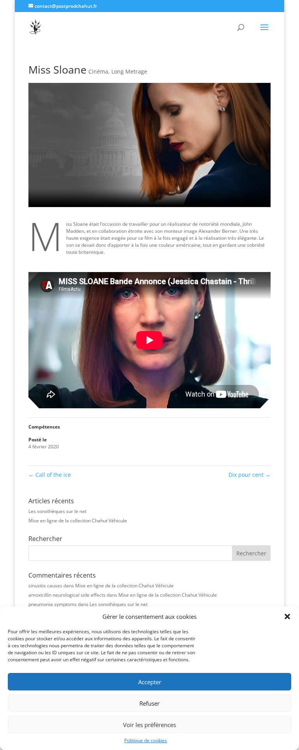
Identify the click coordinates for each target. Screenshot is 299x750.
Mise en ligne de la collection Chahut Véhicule (77, 520)
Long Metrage (129, 71)
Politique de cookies (145, 740)
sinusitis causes (45, 585)
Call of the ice (49, 474)
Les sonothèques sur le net (57, 511)
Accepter (149, 682)
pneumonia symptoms (52, 604)
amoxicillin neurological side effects (67, 595)
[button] (287, 616)
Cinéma (98, 71)
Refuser (149, 703)
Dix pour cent (250, 474)
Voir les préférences (149, 725)
